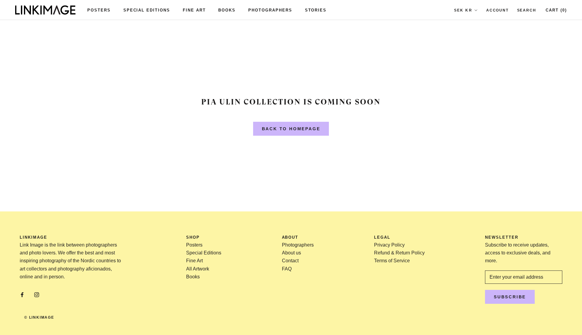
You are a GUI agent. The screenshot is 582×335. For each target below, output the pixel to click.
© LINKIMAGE (39, 317)
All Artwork (197, 268)
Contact (290, 260)
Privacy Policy (389, 244)
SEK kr (463, 10)
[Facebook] (22, 294)
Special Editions (146, 10)
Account (497, 10)
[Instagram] (36, 294)
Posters (99, 10)
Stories (316, 10)
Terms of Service (392, 260)
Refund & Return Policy (399, 252)
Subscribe (510, 296)
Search (526, 10)
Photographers (270, 10)
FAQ (287, 268)
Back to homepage (291, 128)
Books (227, 10)
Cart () (556, 10)
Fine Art (194, 10)
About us (291, 252)
